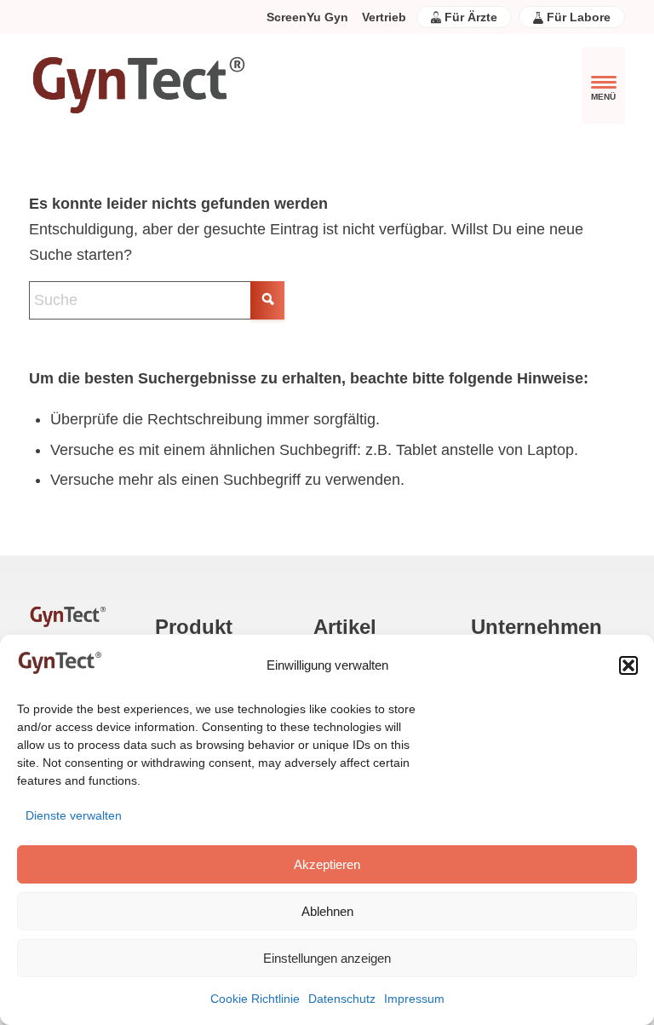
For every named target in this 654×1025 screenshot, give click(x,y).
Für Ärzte (469, 17)
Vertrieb (384, 17)
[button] (628, 665)
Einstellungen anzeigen (327, 958)
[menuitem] (307, 17)
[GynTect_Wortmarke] (138, 85)
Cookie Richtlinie (255, 998)
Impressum (414, 998)
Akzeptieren (327, 864)
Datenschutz (342, 998)
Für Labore (577, 17)
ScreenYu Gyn (307, 17)
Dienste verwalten (74, 815)
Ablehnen (327, 911)
